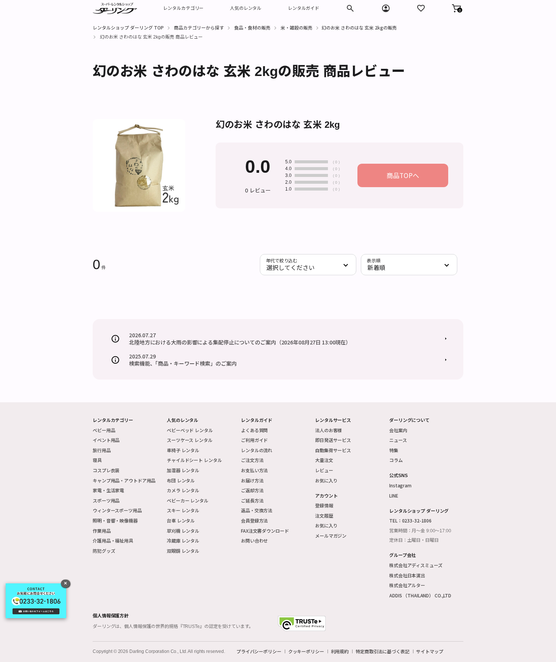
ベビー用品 (104, 430)
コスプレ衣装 (106, 470)
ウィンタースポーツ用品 (117, 510)
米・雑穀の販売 (296, 27)
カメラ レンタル (183, 490)
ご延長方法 (252, 500)
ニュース (398, 440)
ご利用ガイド (254, 440)
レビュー (324, 470)
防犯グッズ (104, 550)
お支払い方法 (254, 470)
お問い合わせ (254, 540)
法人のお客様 (328, 430)
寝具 (97, 460)
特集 (393, 450)
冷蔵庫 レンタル (183, 540)
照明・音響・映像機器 (115, 520)
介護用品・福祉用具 (113, 540)
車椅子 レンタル (183, 450)
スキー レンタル (183, 510)
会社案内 (398, 430)
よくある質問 (254, 430)
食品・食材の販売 (252, 27)
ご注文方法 (252, 460)
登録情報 (324, 505)
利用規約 (340, 651)
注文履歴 (324, 515)
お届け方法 (252, 480)
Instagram (400, 485)
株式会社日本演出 (407, 575)
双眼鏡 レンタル (183, 550)
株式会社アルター (407, 585)
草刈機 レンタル (183, 530)
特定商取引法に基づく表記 (383, 651)
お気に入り (326, 480)
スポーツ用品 (106, 500)
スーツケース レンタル (190, 440)
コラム (396, 460)
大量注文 (324, 460)
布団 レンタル (181, 480)
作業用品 (102, 530)
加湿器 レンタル (183, 470)
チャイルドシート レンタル (194, 460)
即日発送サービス (333, 440)
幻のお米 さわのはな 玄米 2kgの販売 (359, 27)
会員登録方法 (254, 520)
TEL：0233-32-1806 (410, 520)
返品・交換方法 (256, 510)
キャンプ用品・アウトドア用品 (124, 480)
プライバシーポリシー (258, 651)
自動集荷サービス (333, 450)
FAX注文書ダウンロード (265, 530)
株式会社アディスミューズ (416, 565)
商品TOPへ (403, 175)
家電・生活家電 (108, 490)
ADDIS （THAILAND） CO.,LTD (420, 595)
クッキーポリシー (306, 651)
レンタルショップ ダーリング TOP (128, 27)
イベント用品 (106, 440)
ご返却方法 (252, 490)
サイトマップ (429, 651)
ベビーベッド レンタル (190, 430)
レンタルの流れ (256, 450)
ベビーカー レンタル (187, 500)
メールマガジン (330, 535)
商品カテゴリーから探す (199, 27)
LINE (393, 495)
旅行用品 (102, 450)
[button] (456, 8)
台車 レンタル (181, 520)
